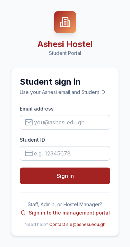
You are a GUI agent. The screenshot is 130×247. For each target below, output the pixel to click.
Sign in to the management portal (69, 213)
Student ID (32, 140)
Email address (37, 109)
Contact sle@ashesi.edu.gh (77, 224)
